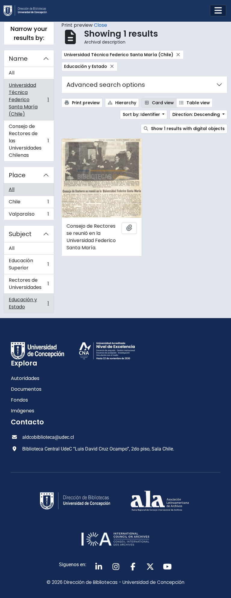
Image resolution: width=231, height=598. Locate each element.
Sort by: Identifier (142, 114)
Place (17, 175)
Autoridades (25, 378)
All (11, 72)
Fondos (19, 399)
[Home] (28, 10)
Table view (197, 103)
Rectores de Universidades (28, 284)
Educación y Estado (28, 303)
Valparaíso (28, 215)
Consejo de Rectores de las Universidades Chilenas (28, 141)
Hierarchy (125, 103)
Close (100, 25)
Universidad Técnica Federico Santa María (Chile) (28, 99)
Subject (20, 234)
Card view (162, 103)
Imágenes (22, 410)
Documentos (26, 389)
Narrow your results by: (29, 33)
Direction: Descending (196, 114)
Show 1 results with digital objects (187, 129)
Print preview (85, 103)
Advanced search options (105, 84)
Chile (28, 203)
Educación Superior (28, 264)
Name (18, 58)
